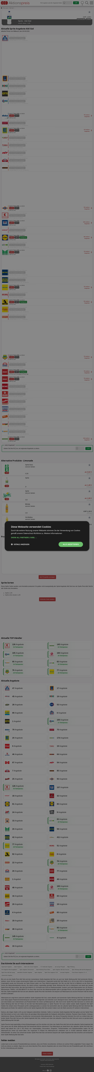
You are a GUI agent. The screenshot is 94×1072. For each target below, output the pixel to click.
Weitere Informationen (53, 533)
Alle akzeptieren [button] (71, 544)
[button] (47, 537)
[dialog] (47, 536)
